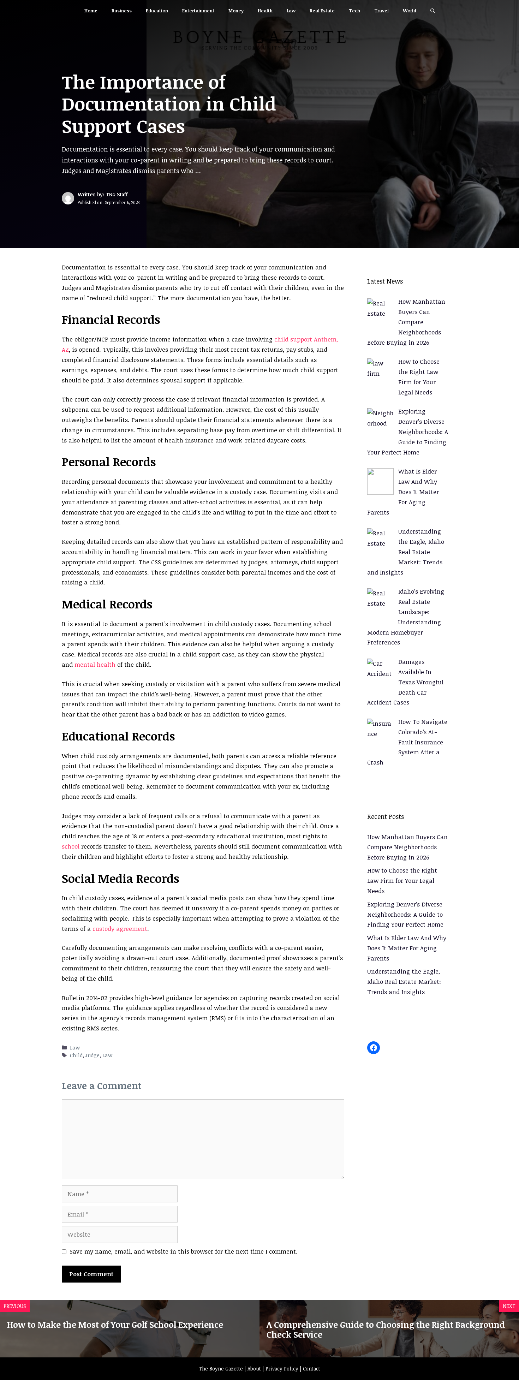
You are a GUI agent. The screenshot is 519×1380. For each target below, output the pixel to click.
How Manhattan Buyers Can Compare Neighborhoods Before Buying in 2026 (407, 847)
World (409, 10)
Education (157, 10)
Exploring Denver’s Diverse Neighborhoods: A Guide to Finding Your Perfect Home (405, 914)
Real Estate (322, 10)
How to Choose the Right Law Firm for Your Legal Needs (402, 880)
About (254, 1368)
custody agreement (120, 928)
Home (90, 10)
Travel (381, 10)
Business (122, 10)
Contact (311, 1368)
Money (236, 10)
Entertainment (198, 10)
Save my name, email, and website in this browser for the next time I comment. (184, 1251)
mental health (94, 664)
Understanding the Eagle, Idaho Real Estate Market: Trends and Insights (404, 981)
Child (76, 1055)
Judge (92, 1055)
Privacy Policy (282, 1368)
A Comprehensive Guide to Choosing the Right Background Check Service (386, 1329)
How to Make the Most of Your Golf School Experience (115, 1324)
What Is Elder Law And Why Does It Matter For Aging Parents (406, 948)
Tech (354, 10)
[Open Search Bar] (432, 10)
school (70, 846)
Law (291, 10)
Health (265, 10)
